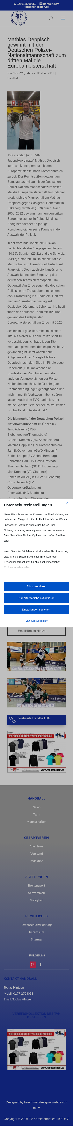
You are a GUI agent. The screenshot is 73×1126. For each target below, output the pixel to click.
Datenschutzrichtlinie (37, 620)
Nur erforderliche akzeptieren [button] (36, 597)
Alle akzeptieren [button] (36, 586)
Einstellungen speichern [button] (36, 609)
